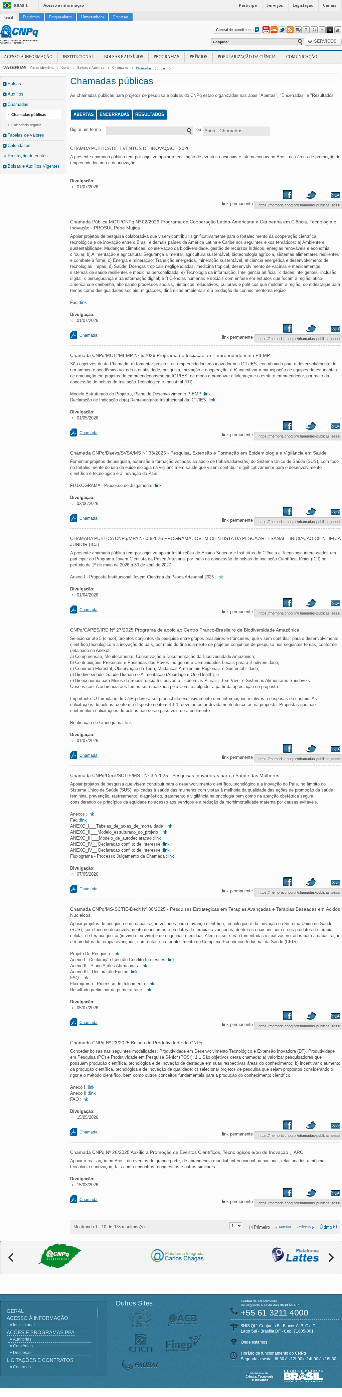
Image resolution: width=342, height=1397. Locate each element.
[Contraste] (330, 30)
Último (326, 1227)
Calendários (19, 145)
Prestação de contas (28, 155)
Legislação (303, 5)
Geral (65, 67)
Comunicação (301, 56)
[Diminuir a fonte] (322, 30)
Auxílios (15, 94)
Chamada (88, 335)
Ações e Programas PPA (40, 1332)
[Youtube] (266, 30)
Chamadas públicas (151, 68)
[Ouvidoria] (298, 30)
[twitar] (311, 196)
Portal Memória (41, 67)
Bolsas (14, 83)
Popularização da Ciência (247, 56)
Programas (166, 56)
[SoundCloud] (274, 30)
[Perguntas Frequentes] (306, 30)
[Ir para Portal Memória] (27, 35)
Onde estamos (254, 1342)
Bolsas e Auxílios (123, 56)
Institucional (78, 56)
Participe (248, 5)
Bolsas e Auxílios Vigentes (34, 166)
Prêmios (198, 56)
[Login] (338, 30)
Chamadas (120, 67)
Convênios (23, 1346)
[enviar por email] (328, 196)
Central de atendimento (234, 30)
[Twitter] (282, 30)
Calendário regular (26, 125)
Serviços (275, 5)
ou (198, 129)
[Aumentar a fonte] (314, 30)
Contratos (22, 1367)
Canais (329, 5)
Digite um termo (85, 129)
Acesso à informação (63, 5)
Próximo (304, 1227)
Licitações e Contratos (40, 1360)
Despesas (22, 1352)
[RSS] (290, 30)
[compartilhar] (294, 196)
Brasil (21, 5)
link (83, 302)
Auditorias (22, 1339)
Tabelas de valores (26, 135)
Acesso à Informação (28, 56)
